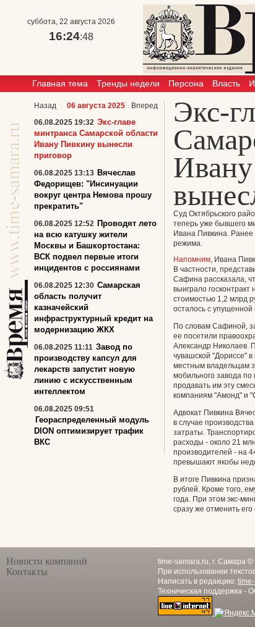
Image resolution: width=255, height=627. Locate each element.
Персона (186, 83)
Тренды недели (128, 83)
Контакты (27, 571)
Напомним (191, 259)
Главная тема (60, 83)
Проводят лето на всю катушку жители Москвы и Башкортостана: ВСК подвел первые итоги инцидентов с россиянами (95, 245)
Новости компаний (46, 561)
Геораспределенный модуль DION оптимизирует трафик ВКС (91, 431)
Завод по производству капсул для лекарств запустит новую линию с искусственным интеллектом (85, 369)
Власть (226, 83)
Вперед (144, 105)
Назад (45, 105)
